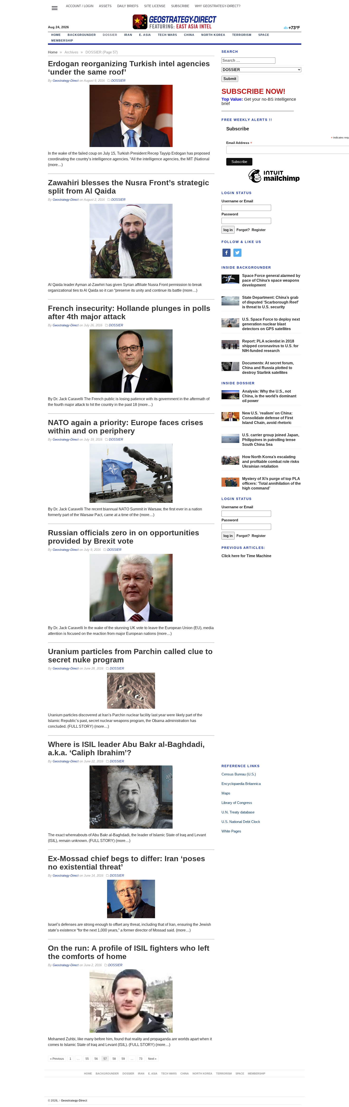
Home (56, 35)
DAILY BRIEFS (127, 6)
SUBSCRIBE (180, 6)
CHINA (189, 35)
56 (96, 1058)
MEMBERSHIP (62, 40)
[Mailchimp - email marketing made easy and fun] (274, 183)
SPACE (263, 35)
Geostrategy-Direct (73, 1100)
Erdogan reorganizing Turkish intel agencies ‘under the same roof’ (129, 67)
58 (114, 1058)
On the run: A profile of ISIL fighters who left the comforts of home (128, 952)
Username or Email (237, 201)
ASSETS (105, 6)
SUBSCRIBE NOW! (253, 91)
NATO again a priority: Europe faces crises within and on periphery (125, 426)
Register (259, 230)
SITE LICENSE (154, 6)
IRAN (128, 35)
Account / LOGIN (79, 6)
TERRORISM (241, 35)
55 (87, 1058)
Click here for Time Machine (246, 556)
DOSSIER (110, 35)
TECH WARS (167, 35)
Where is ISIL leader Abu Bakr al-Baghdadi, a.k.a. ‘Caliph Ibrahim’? (126, 748)
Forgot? (243, 230)
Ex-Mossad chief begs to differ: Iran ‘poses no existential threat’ (126, 862)
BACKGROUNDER (82, 35)
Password (230, 214)
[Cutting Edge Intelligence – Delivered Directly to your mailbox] (174, 21)
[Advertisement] (257, 594)
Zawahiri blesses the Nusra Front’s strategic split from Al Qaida (128, 186)
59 (123, 1058)
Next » (152, 1058)
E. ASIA (145, 35)
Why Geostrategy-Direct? (217, 6)
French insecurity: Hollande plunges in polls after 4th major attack (129, 312)
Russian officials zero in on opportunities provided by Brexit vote (123, 536)
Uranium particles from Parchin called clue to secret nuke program (130, 655)
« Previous (57, 1058)
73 (140, 1058)
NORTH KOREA (213, 35)
